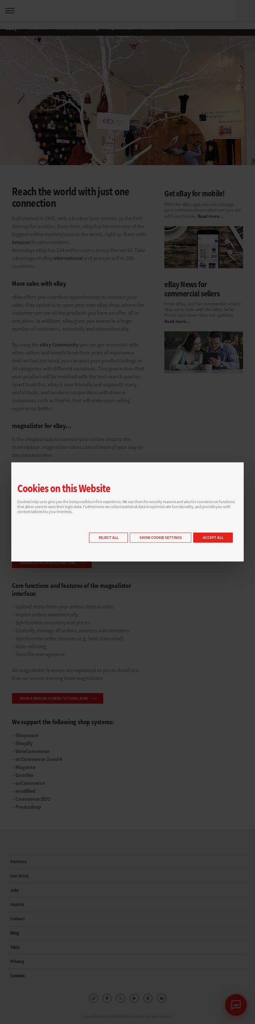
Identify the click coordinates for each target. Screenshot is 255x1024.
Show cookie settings (160, 538)
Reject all (109, 538)
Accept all (213, 538)
